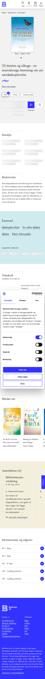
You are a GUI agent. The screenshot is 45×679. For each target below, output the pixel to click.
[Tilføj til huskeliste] (39, 104)
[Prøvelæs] (31, 104)
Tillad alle (23, 370)
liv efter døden (31, 227)
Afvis (22, 384)
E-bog (15, 95)
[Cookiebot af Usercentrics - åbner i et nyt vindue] (32, 293)
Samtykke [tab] (8, 300)
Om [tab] (36, 300)
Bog (5, 94)
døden (5, 234)
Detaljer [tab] (22, 300)
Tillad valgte (23, 377)
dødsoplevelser (11, 227)
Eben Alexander (21, 234)
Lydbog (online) (28, 95)
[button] (22, 548)
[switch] (38, 345)
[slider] (22, 36)
